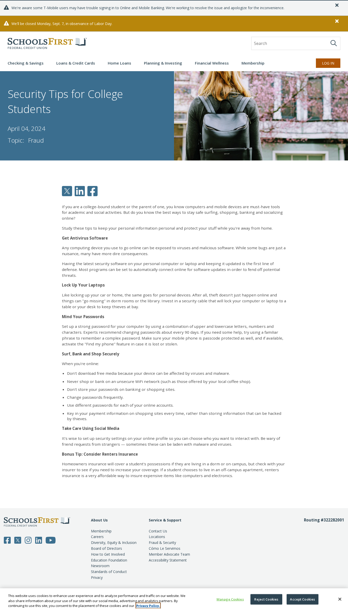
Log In (328, 63)
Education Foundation (109, 560)
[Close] (339, 599)
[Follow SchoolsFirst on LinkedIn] (38, 539)
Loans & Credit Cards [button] (75, 63)
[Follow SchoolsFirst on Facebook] (7, 539)
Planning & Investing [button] (163, 63)
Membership (101, 531)
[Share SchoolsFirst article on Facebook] (92, 190)
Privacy (97, 577)
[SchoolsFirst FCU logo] (47, 43)
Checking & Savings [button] (26, 63)
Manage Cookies (230, 599)
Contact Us (158, 531)
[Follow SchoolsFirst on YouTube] (51, 539)
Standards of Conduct (109, 571)
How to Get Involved (108, 554)
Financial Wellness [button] (212, 63)
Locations (157, 536)
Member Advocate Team (169, 554)
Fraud (36, 140)
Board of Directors (106, 548)
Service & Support (165, 520)
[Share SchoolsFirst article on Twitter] (67, 190)
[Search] (334, 43)
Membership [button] (253, 63)
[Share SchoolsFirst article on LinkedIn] (80, 190)
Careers (97, 536)
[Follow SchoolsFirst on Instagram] (28, 539)
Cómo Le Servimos (164, 548)
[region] (174, 599)
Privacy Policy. (148, 605)
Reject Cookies (266, 599)
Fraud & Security (162, 542)
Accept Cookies (302, 599)
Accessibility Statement (168, 560)
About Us (99, 520)
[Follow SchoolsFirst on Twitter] (17, 539)
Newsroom (100, 565)
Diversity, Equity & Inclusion (114, 542)
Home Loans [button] (119, 63)
